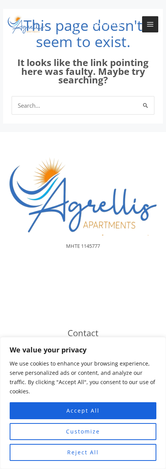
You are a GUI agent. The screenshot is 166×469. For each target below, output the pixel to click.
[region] (83, 403)
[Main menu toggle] (150, 24)
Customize (83, 431)
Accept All (83, 410)
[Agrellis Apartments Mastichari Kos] (26, 24)
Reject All (83, 452)
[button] (104, 24)
